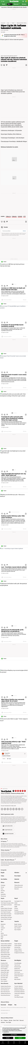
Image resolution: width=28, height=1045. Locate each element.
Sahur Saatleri (4, 981)
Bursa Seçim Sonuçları (6, 915)
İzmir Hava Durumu (5, 990)
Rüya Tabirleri (17, 979)
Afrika (2, 892)
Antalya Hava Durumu (6, 993)
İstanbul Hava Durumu (6, 986)
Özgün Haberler (18, 943)
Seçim (2, 898)
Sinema (16, 908)
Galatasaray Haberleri (19, 990)
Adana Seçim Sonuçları (6, 913)
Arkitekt (3, 1022)
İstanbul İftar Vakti (5, 970)
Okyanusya (3, 896)
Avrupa (2, 887)
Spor (8, 22)
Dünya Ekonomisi (18, 887)
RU (22, 790)
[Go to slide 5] (15, 695)
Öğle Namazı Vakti (5, 951)
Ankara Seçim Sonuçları (6, 910)
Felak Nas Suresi (18, 970)
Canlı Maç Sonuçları (18, 997)
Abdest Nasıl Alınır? (18, 975)
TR (13, 790)
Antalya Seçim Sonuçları (6, 917)
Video (2, 875)
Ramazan (3, 960)
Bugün (2, 872)
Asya (2, 889)
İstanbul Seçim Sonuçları (6, 908)
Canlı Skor (16, 995)
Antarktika (3, 894)
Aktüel (15, 903)
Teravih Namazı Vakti (5, 958)
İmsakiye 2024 (4, 963)
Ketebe (10, 1020)
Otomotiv (16, 889)
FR (20, 790)
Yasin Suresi (17, 965)
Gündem (16, 872)
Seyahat (16, 910)
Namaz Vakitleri (5, 940)
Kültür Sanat (17, 904)
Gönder (24, 230)
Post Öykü (8, 1022)
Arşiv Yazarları (17, 929)
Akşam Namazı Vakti (5, 954)
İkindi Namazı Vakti (5, 952)
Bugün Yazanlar (17, 924)
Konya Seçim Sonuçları (6, 919)
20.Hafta (20, 216)
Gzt (2, 1020)
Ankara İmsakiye (4, 966)
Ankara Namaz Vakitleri (6, 945)
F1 (1, 931)
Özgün (16, 940)
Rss (15, 1004)
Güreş (2, 933)
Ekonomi (16, 882)
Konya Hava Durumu (5, 995)
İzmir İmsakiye (4, 968)
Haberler (16, 879)
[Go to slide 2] (13, 695)
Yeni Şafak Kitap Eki (19, 912)
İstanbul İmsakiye (5, 965)
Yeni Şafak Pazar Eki (19, 913)
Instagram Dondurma (19, 952)
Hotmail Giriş (17, 947)
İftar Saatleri (4, 979)
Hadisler (16, 977)
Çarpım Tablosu (18, 949)
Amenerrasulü (17, 966)
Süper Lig (9, 216)
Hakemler (14, 216)
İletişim (10, 1004)
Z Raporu (6, 1020)
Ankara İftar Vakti (5, 972)
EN (15, 790)
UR (24, 790)
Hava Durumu (4, 983)
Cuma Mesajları (17, 963)
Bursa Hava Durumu (5, 991)
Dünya (2, 882)
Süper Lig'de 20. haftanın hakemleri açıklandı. (22, 22)
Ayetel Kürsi (17, 968)
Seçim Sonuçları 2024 (6, 901)
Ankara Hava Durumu (5, 988)
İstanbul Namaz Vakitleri (6, 943)
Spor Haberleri (18, 983)
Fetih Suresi (17, 972)
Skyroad (22, 1020)
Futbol (13, 22)
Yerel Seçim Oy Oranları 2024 (6, 905)
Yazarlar (16, 921)
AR (18, 790)
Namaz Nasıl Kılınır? (18, 974)
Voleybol (3, 928)
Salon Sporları (4, 935)
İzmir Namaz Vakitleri (5, 947)
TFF (25, 216)
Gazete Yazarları (18, 926)
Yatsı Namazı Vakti (5, 956)
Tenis (2, 929)
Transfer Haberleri (18, 986)
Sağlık (15, 906)
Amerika (3, 890)
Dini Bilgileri (17, 960)
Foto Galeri (17, 875)
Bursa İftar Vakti (4, 975)
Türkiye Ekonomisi (18, 885)
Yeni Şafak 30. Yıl (18, 901)
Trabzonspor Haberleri (19, 993)
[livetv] (23, 1)
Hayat (16, 898)
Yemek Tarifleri (17, 945)
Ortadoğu (3, 885)
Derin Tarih (16, 1020)
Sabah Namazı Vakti (5, 949)
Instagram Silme (18, 951)
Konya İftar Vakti (4, 974)
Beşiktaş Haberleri (18, 988)
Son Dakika (4, 879)
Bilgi (2, 938)
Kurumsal (3, 1004)
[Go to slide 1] (12, 695)
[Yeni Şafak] (14, 1)
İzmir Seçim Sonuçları (6, 912)
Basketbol (3, 924)
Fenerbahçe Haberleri (19, 991)
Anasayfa (3, 22)
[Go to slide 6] (16, 695)
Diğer (2, 936)
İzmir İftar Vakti (4, 977)
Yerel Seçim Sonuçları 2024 (7, 903)
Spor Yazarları (17, 928)
